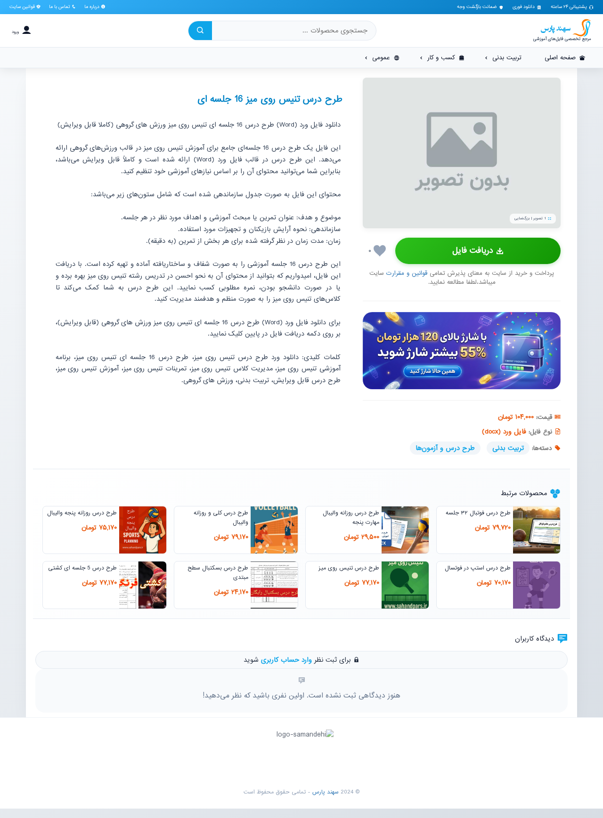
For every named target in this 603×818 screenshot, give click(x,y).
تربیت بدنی (508, 448)
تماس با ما (60, 6)
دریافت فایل (472, 250)
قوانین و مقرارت (406, 273)
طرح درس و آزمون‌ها (445, 448)
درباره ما (92, 6)
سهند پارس (325, 792)
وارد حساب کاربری (286, 660)
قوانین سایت (22, 6)
